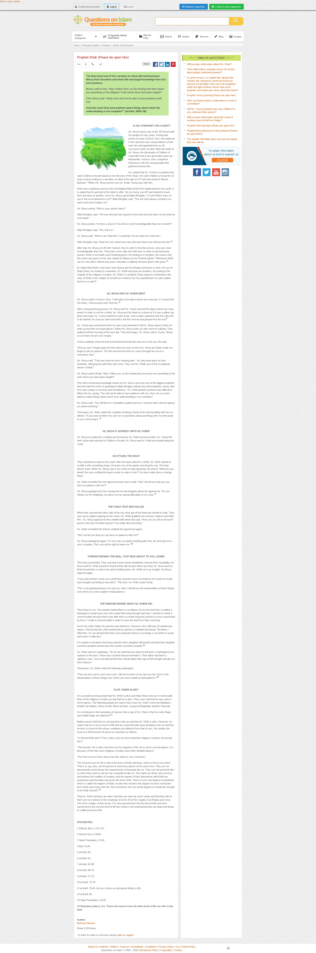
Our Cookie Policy (186, 946)
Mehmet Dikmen (86, 923)
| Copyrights (165, 950)
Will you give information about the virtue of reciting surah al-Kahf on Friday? (210, 119)
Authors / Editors (109, 946)
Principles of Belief (90, 45)
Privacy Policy (166, 946)
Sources (124, 946)
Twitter (207, 172)
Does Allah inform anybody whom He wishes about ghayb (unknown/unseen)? (211, 71)
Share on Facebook (155, 64)
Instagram (226, 172)
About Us (93, 946)
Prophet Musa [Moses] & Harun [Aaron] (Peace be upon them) (212, 132)
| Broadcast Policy (148, 950)
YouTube (216, 172)
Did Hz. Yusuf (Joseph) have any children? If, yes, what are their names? (211, 110)
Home (76, 45)
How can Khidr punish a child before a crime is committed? (212, 102)
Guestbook (137, 946)
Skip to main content (10, 1)
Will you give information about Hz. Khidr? (209, 64)
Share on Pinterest (173, 64)
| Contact (177, 950)
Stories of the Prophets (123, 45)
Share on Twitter (161, 64)
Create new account (89, 6)
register (130, 935)
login (119, 935)
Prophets (106, 45)
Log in (113, 6)
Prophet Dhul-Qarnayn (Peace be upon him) (210, 125)
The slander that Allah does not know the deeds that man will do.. (212, 141)
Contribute (150, 946)
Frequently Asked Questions (117, 36)
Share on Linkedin (167, 64)
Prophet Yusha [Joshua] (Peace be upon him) (211, 95)
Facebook (197, 172)
